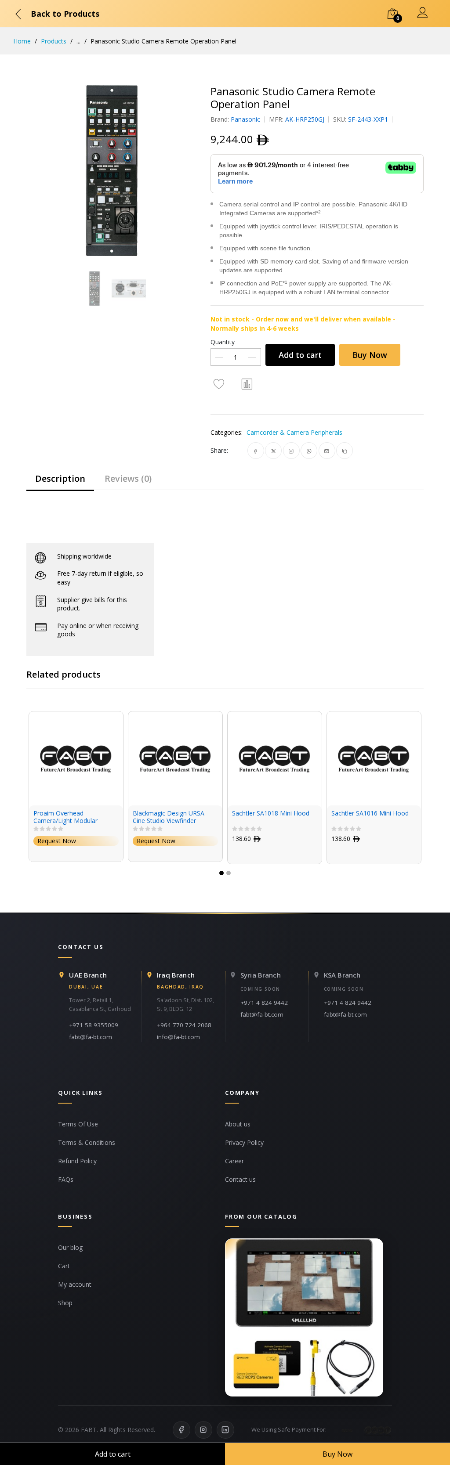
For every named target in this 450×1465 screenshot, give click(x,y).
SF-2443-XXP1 (368, 119)
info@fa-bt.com (178, 1037)
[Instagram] (203, 1430)
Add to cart (300, 355)
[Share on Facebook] (255, 450)
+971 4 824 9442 (264, 1003)
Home (22, 41)
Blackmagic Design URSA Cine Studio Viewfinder (87, 817)
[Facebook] (181, 1430)
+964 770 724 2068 (184, 1025)
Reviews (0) (128, 478)
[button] (221, 873)
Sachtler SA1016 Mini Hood (288, 813)
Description (60, 478)
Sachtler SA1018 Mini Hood (189, 813)
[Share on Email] (327, 450)
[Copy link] (344, 450)
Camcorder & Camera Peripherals (294, 432)
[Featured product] (304, 1317)
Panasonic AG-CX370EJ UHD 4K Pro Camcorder (389, 817)
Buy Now (369, 355)
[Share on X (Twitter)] (273, 450)
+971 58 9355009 (93, 1025)
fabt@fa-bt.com (90, 1037)
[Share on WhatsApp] (309, 450)
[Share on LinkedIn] (291, 450)
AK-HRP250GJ (304, 119)
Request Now (74, 841)
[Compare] (247, 383)
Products (53, 41)
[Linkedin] (225, 1430)
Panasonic (245, 119)
